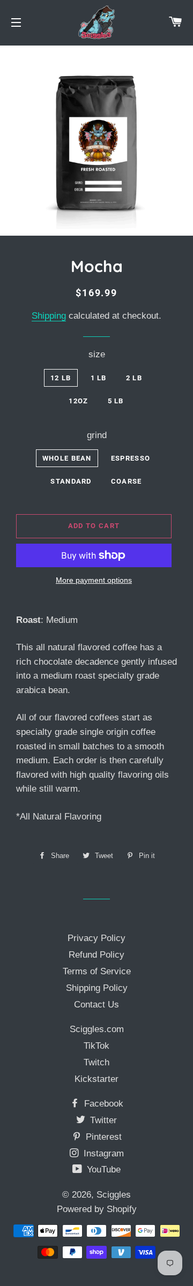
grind (97, 435)
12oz (78, 401)
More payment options (94, 580)
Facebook (102, 1104)
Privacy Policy (96, 938)
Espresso (130, 458)
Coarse (126, 481)
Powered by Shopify (97, 1209)
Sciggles (113, 1195)
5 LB (116, 401)
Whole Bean (67, 458)
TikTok (96, 1046)
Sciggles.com (97, 1029)
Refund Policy (96, 955)
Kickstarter (96, 1079)
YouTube (102, 1169)
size (96, 354)
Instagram (102, 1153)
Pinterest (102, 1137)
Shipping (49, 316)
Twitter (102, 1120)
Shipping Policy (97, 988)
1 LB (99, 378)
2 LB (134, 378)
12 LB (60, 378)
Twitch (96, 1062)
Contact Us (96, 1004)
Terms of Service (97, 971)
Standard (70, 481)
